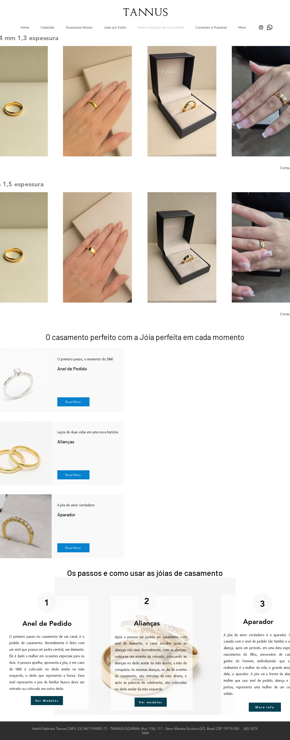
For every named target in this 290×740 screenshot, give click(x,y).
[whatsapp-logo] (269, 27)
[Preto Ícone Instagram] (261, 27)
